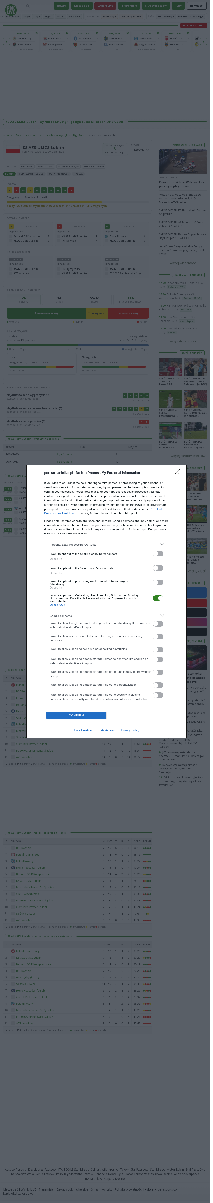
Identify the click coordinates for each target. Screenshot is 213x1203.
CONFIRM (76, 715)
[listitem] (106, 544)
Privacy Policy (130, 730)
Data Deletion (83, 730)
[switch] (158, 553)
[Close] (178, 473)
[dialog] (106, 601)
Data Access (106, 730)
